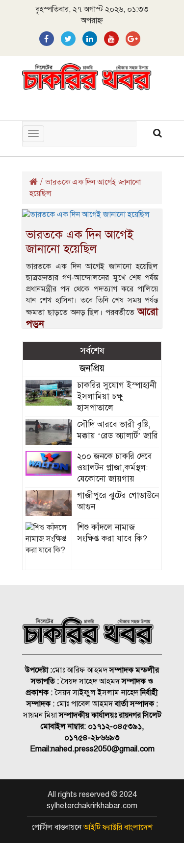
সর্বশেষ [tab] (92, 350)
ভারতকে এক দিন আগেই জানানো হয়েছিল (79, 241)
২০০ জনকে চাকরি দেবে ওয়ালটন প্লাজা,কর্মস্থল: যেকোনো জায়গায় (114, 467)
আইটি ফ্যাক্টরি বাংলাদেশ (118, 827)
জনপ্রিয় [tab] (92, 368)
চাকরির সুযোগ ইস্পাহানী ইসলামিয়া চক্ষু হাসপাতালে (117, 396)
